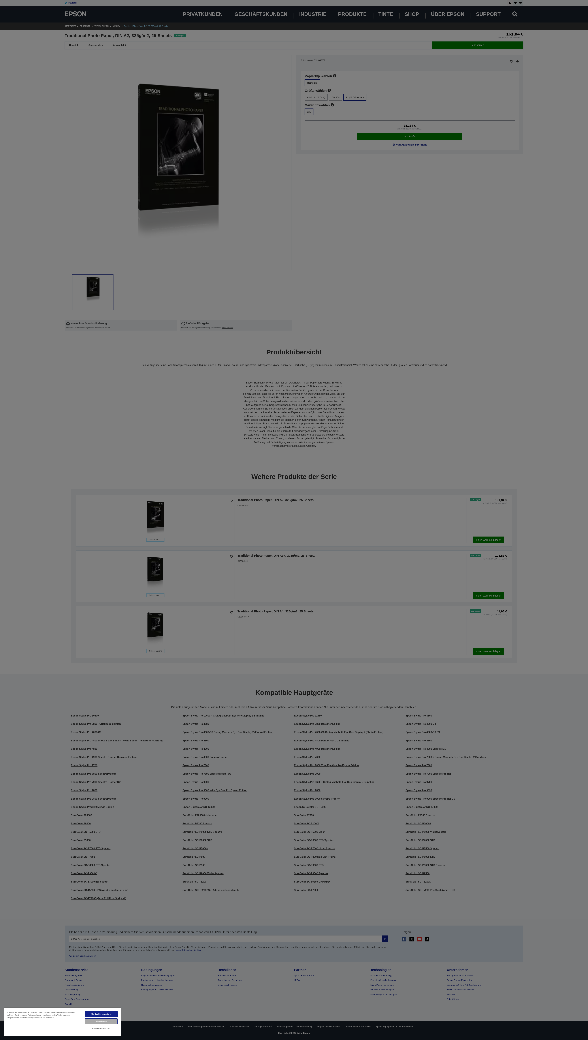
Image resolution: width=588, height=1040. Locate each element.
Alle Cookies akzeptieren (101, 1014)
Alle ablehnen (101, 1021)
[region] (62, 1022)
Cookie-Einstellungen (101, 1028)
